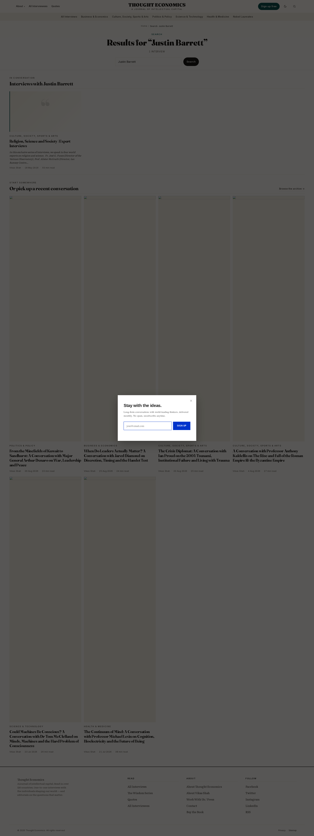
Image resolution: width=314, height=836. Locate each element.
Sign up (181, 425)
